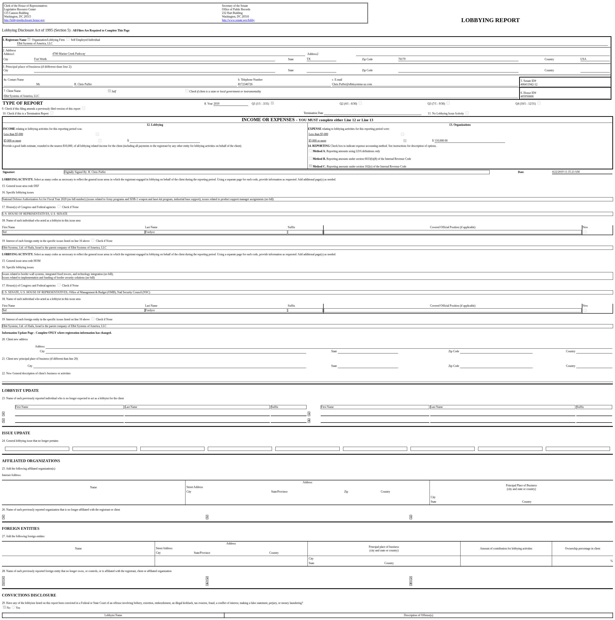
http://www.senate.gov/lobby (238, 20)
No (9, 607)
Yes (18, 607)
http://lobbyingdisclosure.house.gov (24, 20)
